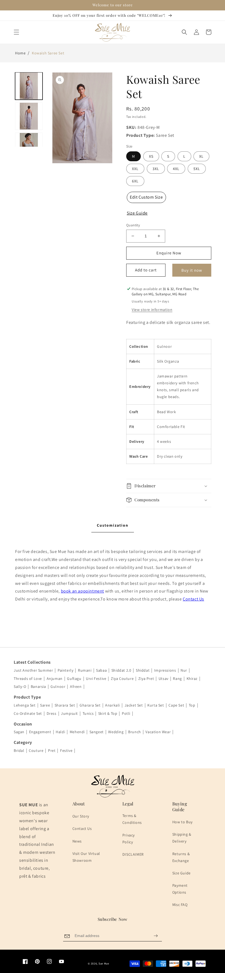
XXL (135, 168)
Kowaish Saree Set (48, 53)
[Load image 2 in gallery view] (29, 116)
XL (201, 156)
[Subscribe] (156, 935)
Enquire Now (168, 252)
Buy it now (191, 270)
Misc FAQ (180, 904)
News (77, 841)
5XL (196, 168)
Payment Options (180, 889)
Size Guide (181, 873)
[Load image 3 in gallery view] (29, 146)
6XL (135, 181)
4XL (176, 168)
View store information (152, 309)
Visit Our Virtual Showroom (86, 857)
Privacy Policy (128, 838)
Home (20, 53)
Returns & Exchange (181, 857)
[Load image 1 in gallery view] (29, 86)
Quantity (133, 225)
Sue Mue (104, 963)
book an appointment (82, 591)
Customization (112, 525)
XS (151, 156)
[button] (16, 32)
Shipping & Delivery (181, 838)
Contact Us (193, 599)
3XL (156, 168)
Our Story (80, 816)
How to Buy (182, 821)
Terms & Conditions (132, 819)
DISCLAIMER (133, 854)
